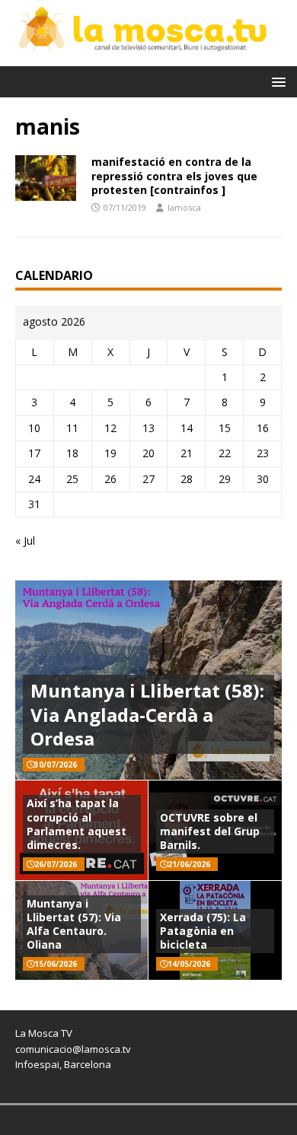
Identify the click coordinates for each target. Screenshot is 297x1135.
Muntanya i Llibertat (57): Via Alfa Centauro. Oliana (74, 924)
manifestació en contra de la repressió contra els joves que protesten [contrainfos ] (174, 175)
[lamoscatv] (148, 57)
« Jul (25, 540)
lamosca (184, 207)
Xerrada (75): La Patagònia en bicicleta (203, 931)
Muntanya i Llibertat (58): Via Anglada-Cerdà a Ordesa (147, 714)
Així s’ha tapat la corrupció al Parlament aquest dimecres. (76, 824)
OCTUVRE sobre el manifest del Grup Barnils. (210, 831)
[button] (276, 81)
